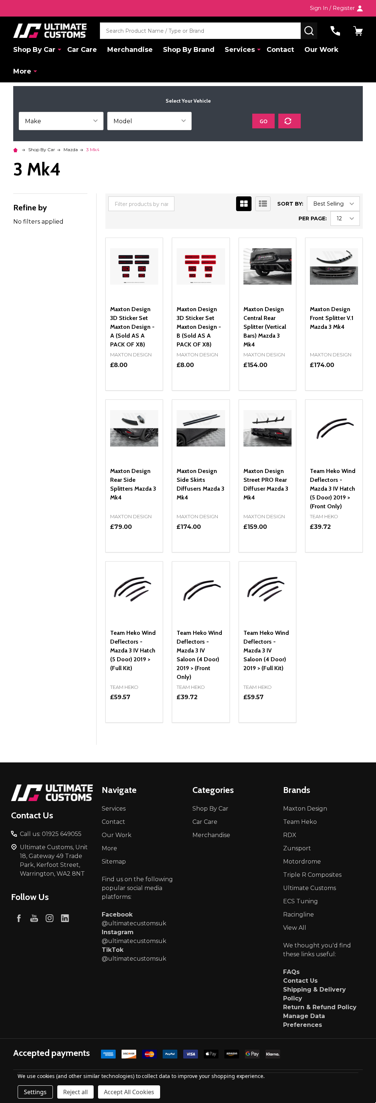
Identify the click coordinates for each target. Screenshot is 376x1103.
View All (294, 927)
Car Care (82, 50)
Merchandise (130, 50)
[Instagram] (49, 918)
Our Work (321, 50)
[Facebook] (18, 918)
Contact (280, 50)
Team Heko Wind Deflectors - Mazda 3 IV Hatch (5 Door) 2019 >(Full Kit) (133, 650)
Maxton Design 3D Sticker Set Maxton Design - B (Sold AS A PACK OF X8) (199, 327)
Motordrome (302, 861)
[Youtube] (34, 918)
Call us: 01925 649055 (51, 833)
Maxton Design (305, 808)
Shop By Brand (188, 50)
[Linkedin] (65, 918)
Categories (213, 789)
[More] (59, 49)
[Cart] (358, 31)
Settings (35, 1092)
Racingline (298, 914)
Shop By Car (34, 50)
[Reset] (289, 121)
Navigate (119, 789)
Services (240, 50)
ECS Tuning (300, 901)
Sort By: (290, 203)
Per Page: (313, 218)
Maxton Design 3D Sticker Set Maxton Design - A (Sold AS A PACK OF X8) (132, 327)
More (22, 71)
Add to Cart (280, 387)
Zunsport (297, 848)
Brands (296, 789)
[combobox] (200, 30)
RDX (289, 835)
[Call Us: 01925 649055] (335, 31)
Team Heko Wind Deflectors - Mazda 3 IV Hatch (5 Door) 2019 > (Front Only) (332, 488)
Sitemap (114, 861)
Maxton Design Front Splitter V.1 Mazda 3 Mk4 (332, 318)
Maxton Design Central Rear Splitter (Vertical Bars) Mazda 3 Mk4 (264, 327)
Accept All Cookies (129, 1092)
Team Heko (300, 821)
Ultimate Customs (309, 888)
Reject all (75, 1092)
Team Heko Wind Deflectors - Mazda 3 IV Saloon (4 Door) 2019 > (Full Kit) (266, 650)
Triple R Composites (312, 874)
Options (134, 390)
